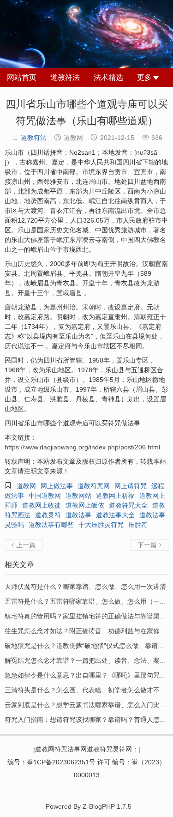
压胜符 (138, 524)
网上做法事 (57, 486)
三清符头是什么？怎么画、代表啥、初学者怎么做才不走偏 (89, 690)
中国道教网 (45, 495)
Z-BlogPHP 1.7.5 (107, 806)
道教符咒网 (94, 486)
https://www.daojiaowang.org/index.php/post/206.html (82, 447)
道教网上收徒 (41, 505)
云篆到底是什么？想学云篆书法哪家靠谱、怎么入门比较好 (89, 704)
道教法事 (78, 515)
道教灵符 (48, 515)
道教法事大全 (115, 515)
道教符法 (65, 77)
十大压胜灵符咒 (101, 524)
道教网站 (78, 495)
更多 (144, 77)
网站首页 (21, 77)
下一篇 (149, 545)
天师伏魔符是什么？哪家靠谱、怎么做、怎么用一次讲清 (85, 586)
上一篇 (23, 545)
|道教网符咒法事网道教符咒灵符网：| (86, 749)
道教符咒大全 (128, 505)
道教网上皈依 (85, 505)
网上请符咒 (130, 486)
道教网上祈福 (115, 495)
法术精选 (108, 77)
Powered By (86, 784)
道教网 (26, 486)
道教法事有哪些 (51, 524)
